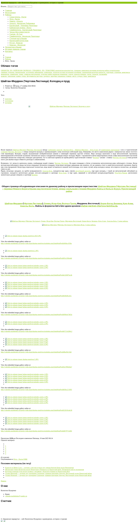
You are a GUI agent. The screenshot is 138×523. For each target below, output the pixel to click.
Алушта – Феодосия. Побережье (22, 23)
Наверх (3, 481)
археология (59, 70)
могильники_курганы (39, 74)
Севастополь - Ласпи (17, 17)
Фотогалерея (10, 13)
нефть (50, 74)
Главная (8, 10)
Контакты (9, 51)
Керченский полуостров (18, 41)
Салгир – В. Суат (16, 34)
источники (70, 72)
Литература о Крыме (13, 47)
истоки (63, 72)
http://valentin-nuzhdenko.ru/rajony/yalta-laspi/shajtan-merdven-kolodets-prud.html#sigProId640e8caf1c (36, 296)
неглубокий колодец (83, 171)
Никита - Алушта (16, 21)
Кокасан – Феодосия (17, 45)
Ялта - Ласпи (14, 19)
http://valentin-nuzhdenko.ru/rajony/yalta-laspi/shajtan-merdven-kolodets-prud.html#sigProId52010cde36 (36, 410)
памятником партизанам (110, 150)
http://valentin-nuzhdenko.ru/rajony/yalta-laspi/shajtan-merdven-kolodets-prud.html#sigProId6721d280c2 (36, 331)
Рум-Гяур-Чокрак (121, 173)
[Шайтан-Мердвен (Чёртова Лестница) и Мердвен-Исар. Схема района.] (69, 225)
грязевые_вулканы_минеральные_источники (17, 72)
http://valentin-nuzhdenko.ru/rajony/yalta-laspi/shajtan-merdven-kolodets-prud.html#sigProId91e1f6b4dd (36, 258)
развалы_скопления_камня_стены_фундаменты (18, 76)
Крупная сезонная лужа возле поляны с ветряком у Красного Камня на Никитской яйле (37, 471)
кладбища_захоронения (83, 72)
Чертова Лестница (34, 150)
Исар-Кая (56, 203)
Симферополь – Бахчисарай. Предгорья (25, 30)
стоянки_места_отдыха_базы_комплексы (81, 76)
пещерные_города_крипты (70, 74)
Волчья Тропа (69, 203)
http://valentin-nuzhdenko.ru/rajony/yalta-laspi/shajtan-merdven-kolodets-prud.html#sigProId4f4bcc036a (36, 243)
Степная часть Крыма (18, 38)
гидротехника (114, 70)
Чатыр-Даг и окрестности (19, 32)
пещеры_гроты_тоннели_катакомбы (93, 74)
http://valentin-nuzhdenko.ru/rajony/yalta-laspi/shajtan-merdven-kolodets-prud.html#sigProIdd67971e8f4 (36, 431)
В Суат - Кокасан (16, 43)
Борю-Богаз (106, 203)
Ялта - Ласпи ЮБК (20, 459)
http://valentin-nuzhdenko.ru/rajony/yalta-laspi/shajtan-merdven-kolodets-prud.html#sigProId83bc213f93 (36, 389)
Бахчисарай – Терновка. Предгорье (23, 25)
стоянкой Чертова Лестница (11, 152)
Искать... (4, 6)
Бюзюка (96, 157)
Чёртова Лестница (33, 203)
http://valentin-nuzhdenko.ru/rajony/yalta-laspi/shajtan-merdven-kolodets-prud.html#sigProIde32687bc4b (36, 275)
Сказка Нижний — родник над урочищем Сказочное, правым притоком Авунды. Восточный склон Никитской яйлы (48, 475)
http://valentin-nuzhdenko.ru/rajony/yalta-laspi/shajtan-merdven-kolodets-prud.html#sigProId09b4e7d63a (36, 314)
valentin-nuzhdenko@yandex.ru (16, 496)
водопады (101, 70)
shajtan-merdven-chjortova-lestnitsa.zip (99, 206)
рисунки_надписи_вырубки (47, 76)
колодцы (95, 72)
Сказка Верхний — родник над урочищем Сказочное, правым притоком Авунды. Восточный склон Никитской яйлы (48, 473)
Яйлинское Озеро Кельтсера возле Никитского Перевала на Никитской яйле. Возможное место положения (44, 469)
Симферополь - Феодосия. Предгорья (24, 36)
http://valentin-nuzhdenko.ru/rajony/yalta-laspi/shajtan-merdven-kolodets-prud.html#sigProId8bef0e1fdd (36, 352)
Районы (8, 15)
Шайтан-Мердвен (19, 150)
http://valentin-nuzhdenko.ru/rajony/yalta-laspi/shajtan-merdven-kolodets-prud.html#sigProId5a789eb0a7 (36, 367)
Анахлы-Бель (47, 171)
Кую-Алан (62, 173)
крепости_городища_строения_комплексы (114, 72)
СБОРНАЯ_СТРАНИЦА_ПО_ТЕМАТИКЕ (39, 70)
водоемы (93, 70)
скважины (62, 76)
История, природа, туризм (15, 49)
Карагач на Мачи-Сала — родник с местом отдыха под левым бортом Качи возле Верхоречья (39, 468)
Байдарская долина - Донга (20, 28)
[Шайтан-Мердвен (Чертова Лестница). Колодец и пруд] (69, 126)
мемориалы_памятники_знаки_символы (16, 74)
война (107, 70)
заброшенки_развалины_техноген (47, 72)
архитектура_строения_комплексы (77, 70)
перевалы (56, 74)
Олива (47, 203)
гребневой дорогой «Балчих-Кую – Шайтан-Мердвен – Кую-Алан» (73, 150)
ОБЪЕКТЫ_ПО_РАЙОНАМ (12, 70)
